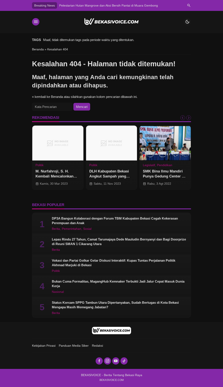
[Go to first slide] (188, 117)
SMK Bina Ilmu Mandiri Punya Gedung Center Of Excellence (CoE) (164, 176)
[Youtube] (115, 361)
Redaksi (97, 345)
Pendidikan (164, 165)
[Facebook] (99, 361)
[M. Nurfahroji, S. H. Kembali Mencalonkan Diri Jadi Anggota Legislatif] (57, 143)
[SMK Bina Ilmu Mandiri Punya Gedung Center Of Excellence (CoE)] (165, 143)
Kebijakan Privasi (44, 345)
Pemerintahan (71, 228)
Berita (56, 228)
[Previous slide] (182, 117)
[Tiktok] (124, 361)
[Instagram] (107, 361)
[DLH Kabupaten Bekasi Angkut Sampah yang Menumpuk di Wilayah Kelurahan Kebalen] (111, 143)
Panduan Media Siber (74, 345)
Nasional (58, 291)
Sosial (87, 228)
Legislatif (149, 165)
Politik (39, 165)
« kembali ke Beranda (47, 97)
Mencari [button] (82, 107)
